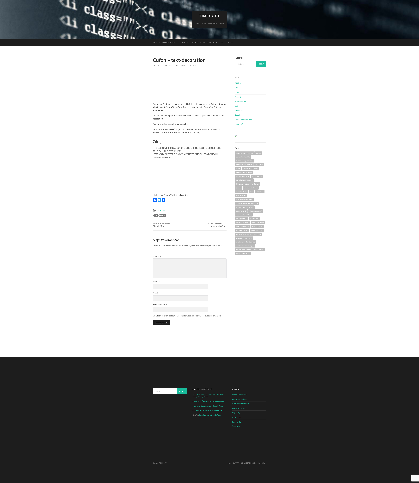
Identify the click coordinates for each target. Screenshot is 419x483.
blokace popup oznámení (244, 161)
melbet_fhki (196, 401)
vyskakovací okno (257, 230)
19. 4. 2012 (157, 65)
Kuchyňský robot (238, 408)
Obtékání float (161, 225)
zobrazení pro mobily (243, 250)
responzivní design (242, 226)
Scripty (162, 210)
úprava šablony (258, 250)
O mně (182, 42)
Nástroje (238, 97)
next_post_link (241, 195)
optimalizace (254, 219)
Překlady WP (227, 42)
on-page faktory (241, 219)
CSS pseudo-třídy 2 (217, 225)
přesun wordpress (258, 222)
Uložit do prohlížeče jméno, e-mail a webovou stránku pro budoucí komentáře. (189, 316)
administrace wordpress (244, 153)
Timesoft (209, 16)
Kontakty (194, 42)
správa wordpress (242, 230)
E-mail (156, 293)
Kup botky (236, 413)
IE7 (253, 176)
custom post (247, 168)
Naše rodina (236, 417)
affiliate (258, 153)
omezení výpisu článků (243, 215)
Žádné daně (236, 426)
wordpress (257, 234)
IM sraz (259, 176)
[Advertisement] (190, 86)
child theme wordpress (244, 165)
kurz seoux (259, 192)
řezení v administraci (243, 253)
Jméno (156, 281)
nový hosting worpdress (244, 199)
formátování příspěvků (244, 172)
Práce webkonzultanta (243, 120)
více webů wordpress (243, 234)
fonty (256, 168)
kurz (251, 192)
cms (256, 165)
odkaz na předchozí (255, 211)
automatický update (243, 157)
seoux (261, 226)
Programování (240, 101)
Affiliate (238, 83)
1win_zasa (196, 406)
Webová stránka (160, 304)
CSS (158, 210)
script (254, 226)
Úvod (155, 42)
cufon (162, 215)
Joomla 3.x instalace (250, 188)
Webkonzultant (169, 42)
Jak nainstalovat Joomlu (244, 180)
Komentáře (239, 124)
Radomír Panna (171, 65)
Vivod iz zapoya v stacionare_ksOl (205, 394)
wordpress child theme (244, 238)
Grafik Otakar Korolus (240, 404)
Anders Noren (250, 463)
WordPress (239, 110)
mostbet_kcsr (197, 410)
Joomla (237, 115)
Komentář (157, 256)
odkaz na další (241, 211)
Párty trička (236, 422)
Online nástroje (210, 42)
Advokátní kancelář (239, 394)
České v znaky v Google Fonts (213, 401)
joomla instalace (241, 192)
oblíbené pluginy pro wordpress (247, 203)
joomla (238, 188)
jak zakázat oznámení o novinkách (247, 184)
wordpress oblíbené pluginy (245, 242)
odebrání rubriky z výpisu (244, 207)
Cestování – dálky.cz (239, 399)
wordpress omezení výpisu (245, 246)
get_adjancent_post (242, 176)
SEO (236, 106)
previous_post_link (242, 222)
